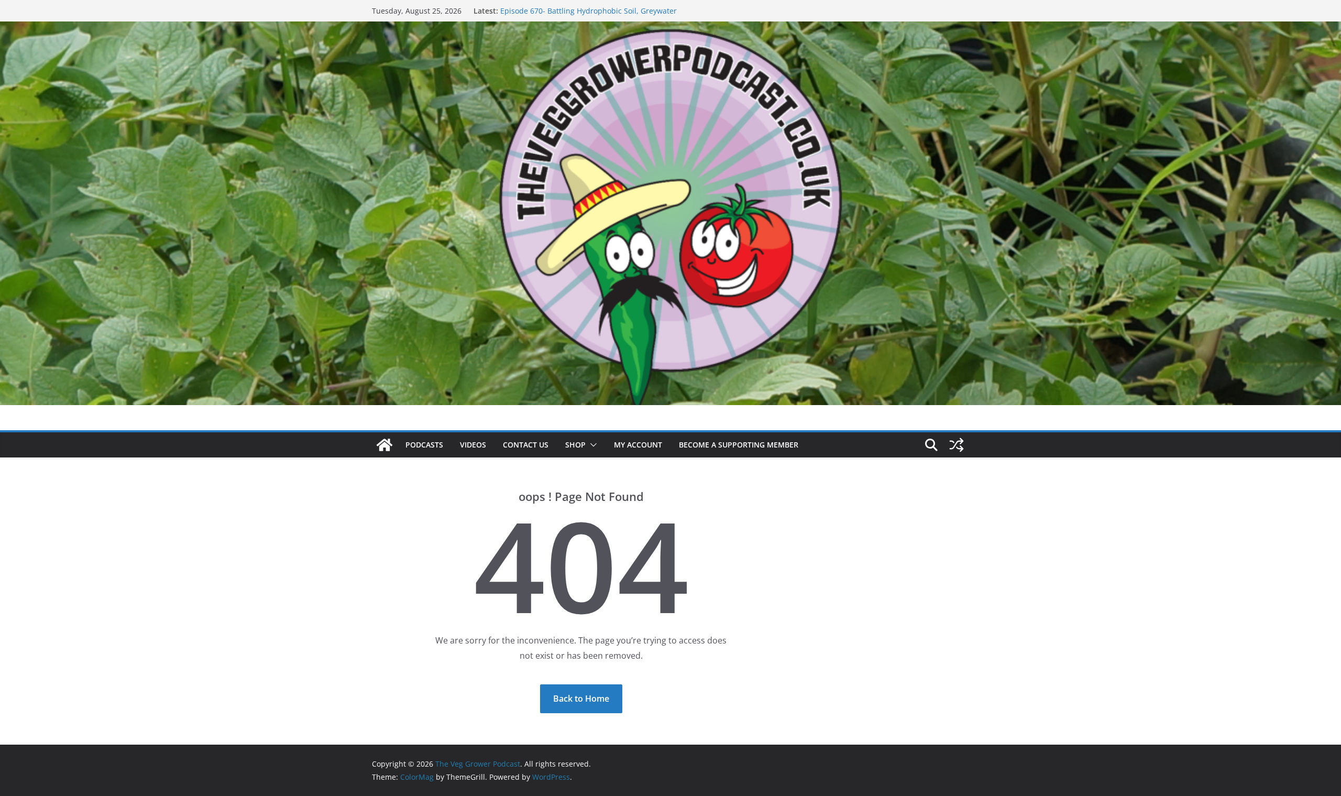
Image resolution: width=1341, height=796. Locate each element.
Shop (575, 445)
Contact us (525, 445)
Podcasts (424, 445)
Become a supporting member (738, 445)
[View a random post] (956, 444)
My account (638, 445)
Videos (473, 445)
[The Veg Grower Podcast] (670, 29)
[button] (591, 445)
